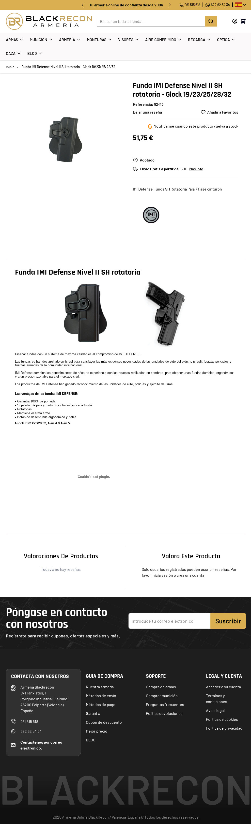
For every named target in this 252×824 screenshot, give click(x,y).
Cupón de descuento (104, 722)
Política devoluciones (164, 713)
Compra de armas (161, 686)
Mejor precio (96, 731)
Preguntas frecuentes (165, 704)
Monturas (96, 39)
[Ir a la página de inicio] (49, 21)
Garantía (93, 713)
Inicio (10, 67)
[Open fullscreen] (64, 139)
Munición (38, 39)
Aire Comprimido (160, 39)
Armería (67, 39)
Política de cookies (222, 719)
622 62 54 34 (220, 5)
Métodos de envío (101, 695)
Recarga (196, 39)
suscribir (228, 621)
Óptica (223, 39)
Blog (32, 53)
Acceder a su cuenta (223, 686)
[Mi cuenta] (234, 21)
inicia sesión (162, 575)
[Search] (211, 21)
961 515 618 (192, 5)
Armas (12, 39)
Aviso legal (215, 710)
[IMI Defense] (151, 214)
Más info (196, 168)
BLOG (90, 739)
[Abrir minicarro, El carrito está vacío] (243, 21)
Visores (125, 39)
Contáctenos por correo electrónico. (41, 745)
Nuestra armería (100, 686)
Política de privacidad (224, 728)
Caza (11, 53)
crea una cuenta (190, 575)
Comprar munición (162, 695)
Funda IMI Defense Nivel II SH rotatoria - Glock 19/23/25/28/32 (68, 67)
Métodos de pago (100, 704)
